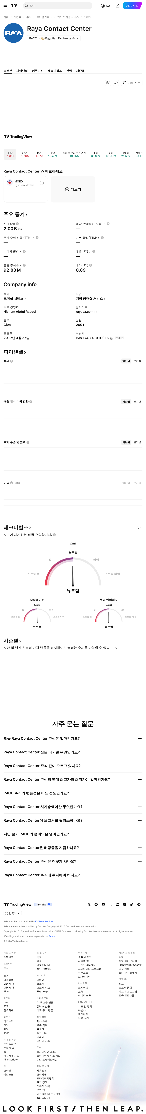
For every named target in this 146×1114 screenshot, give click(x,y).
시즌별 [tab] (80, 70)
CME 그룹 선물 (45, 1002)
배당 (6, 1028)
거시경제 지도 (11, 1055)
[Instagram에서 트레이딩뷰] (110, 904)
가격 (39, 960)
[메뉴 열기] (5, 5)
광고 (121, 983)
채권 (6, 975)
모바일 (7, 1070)
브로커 (40, 983)
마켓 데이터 (43, 964)
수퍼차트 (9, 957)
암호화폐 (9, 979)
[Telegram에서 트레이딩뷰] (124, 904)
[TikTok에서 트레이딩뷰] (131, 904)
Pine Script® (11, 1059)
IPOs (6, 1032)
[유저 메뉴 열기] (117, 5)
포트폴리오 (10, 1043)
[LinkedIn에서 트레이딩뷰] (117, 904)
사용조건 (42, 1070)
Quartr (52, 936)
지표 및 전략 (85, 1006)
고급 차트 (124, 968)
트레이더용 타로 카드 (49, 1055)
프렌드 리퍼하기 (87, 964)
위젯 (121, 957)
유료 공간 (83, 1017)
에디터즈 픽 (84, 995)
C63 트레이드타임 (47, 1059)
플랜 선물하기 (44, 968)
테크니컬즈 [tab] (55, 70)
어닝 (6, 1025)
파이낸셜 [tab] (22, 70)
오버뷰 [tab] (8, 70)
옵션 (6, 1051)
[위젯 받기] (116, 83)
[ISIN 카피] (111, 338)
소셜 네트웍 (84, 957)
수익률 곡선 (10, 1047)
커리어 (40, 1036)
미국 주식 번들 (45, 1010)
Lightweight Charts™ (130, 964)
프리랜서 (83, 1014)
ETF (6, 971)
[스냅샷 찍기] (108, 83)
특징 (39, 957)
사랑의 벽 (83, 960)
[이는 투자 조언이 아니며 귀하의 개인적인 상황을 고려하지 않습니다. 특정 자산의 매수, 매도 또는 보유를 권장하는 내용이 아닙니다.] (54, 534)
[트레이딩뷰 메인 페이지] (14, 5)
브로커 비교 (43, 987)
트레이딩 (83, 987)
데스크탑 (9, 1074)
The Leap (42, 991)
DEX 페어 (9, 987)
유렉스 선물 (43, 1006)
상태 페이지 (43, 1097)
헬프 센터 (42, 1032)
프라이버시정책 (45, 1078)
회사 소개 (42, 1021)
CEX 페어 (9, 983)
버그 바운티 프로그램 (49, 1093)
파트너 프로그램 (128, 991)
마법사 (82, 1010)
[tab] (126, 361)
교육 (80, 991)
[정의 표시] (17, 223)
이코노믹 (9, 1021)
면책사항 (42, 1074)
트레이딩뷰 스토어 (47, 1051)
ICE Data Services (44, 921)
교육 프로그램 (126, 995)
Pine (6, 991)
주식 (6, 967)
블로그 (40, 1028)
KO (108, 5)
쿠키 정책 (42, 1082)
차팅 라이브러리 (128, 960)
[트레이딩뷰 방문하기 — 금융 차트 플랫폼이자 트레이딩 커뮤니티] (18, 136)
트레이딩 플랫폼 (128, 972)
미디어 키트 (43, 1040)
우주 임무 (42, 1025)
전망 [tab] (69, 70)
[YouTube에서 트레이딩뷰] (103, 904)
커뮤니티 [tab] (37, 70)
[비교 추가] (42, 183)
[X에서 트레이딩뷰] (89, 904)
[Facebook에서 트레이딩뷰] (96, 904)
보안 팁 (41, 1089)
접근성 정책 (43, 1086)
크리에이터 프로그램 (89, 968)
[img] (73, 38)
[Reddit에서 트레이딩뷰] (138, 904)
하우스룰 (83, 972)
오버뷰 (40, 979)
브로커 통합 (125, 987)
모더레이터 (84, 976)
